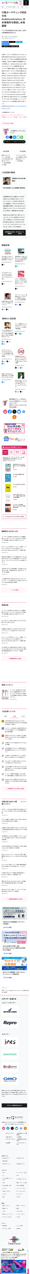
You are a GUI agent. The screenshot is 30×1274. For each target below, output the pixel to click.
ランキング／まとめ (7, 1217)
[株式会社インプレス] (14, 1240)
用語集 (18, 1228)
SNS (22, 7)
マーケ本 (5, 452)
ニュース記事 (20, 1225)
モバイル (4, 1194)
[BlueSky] (19, 412)
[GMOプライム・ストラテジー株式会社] (10, 1080)
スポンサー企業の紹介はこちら (14, 1105)
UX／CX (4, 1188)
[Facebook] (10, 412)
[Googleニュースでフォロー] (20, 1128)
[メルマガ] (5, 412)
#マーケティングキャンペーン (17, 115)
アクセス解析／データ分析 (7, 1179)
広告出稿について (21, 1163)
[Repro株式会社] (10, 1023)
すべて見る (15, 590)
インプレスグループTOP (21, 1143)
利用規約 (19, 1137)
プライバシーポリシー (11, 1139)
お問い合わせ (9, 1137)
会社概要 (8, 1142)
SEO (3, 7)
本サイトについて (10, 1133)
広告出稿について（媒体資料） (21, 1134)
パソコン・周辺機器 (23, 452)
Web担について (6, 1163)
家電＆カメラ (17, 452)
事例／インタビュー (21, 1205)
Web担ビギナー (6, 1158)
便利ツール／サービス (8, 1214)
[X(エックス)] (14, 412)
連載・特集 (5, 1161)
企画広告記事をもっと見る (16, 899)
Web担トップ (4, 987)
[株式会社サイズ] (10, 1067)
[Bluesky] (16, 1128)
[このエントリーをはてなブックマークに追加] (14, 137)
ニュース (3, 989)
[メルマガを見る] (3, 1128)
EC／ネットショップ (21, 1191)
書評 (18, 1208)
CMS (4, 1182)
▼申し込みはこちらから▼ (8, 1259)
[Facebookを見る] (7, 1128)
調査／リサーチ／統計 (22, 1182)
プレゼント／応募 (6, 1228)
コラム (4, 1211)
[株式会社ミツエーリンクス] (10, 1010)
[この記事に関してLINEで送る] (21, 137)
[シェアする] (7, 137)
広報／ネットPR (6, 1191)
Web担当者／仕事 (7, 1185)
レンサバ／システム (21, 1188)
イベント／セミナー (21, 1214)
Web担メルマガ (20, 1158)
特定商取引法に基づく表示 (21, 1139)
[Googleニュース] (24, 412)
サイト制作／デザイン (21, 1179)
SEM (4, 1197)
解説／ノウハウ (6, 1205)
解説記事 (5, 1225)
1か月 (23, 716)
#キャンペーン (5, 115)
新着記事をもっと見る (15, 658)
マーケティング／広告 (10, 7)
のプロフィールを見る (14, 232)
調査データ (5, 1208)
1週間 (14, 716)
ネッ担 (20, 405)
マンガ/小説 (19, 1211)
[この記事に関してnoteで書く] (18, 137)
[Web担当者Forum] (14, 1118)
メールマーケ (20, 1194)
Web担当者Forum (7, 2)
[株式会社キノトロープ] (10, 1054)
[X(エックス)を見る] (12, 1128)
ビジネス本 (11, 452)
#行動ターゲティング (7, 117)
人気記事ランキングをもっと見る (15, 788)
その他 (18, 1197)
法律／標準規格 (20, 1185)
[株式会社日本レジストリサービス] (10, 1042)
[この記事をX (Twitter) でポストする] (10, 137)
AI (18, 7)
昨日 (5, 716)
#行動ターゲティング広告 (20, 117)
